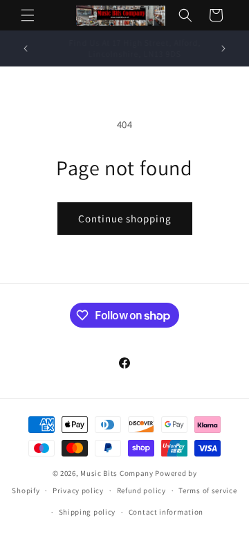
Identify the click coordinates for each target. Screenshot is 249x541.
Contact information (166, 512)
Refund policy (141, 490)
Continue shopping (125, 218)
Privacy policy (78, 490)
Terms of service (207, 490)
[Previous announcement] (25, 48)
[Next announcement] (223, 48)
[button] (27, 15)
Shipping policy (87, 512)
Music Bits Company (117, 473)
